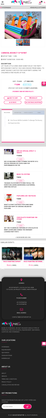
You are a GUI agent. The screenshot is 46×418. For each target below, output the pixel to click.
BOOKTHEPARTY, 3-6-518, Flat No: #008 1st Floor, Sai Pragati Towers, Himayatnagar (21, 288)
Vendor (33, 7)
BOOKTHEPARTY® (18, 415)
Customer (41, 7)
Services (4, 376)
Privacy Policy (6, 382)
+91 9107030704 (21, 302)
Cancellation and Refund (10, 385)
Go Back (13, 102)
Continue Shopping (34, 102)
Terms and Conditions (9, 379)
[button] (42, 13)
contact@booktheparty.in (21, 317)
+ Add (20, 159)
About (4, 373)
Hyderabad (6, 7)
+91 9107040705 (21, 304)
